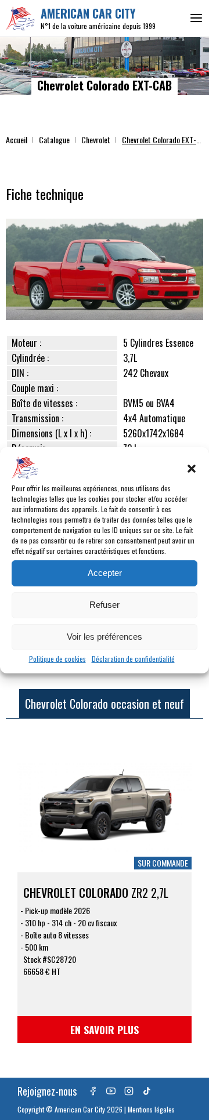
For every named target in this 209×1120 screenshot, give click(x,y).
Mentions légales (151, 1109)
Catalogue (54, 139)
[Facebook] (93, 1091)
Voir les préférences (104, 636)
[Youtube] (111, 1091)
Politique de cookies (57, 659)
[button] (191, 468)
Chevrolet (95, 139)
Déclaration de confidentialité (133, 659)
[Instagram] (129, 1091)
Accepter (105, 573)
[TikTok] (147, 1091)
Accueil (16, 139)
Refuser (104, 605)
